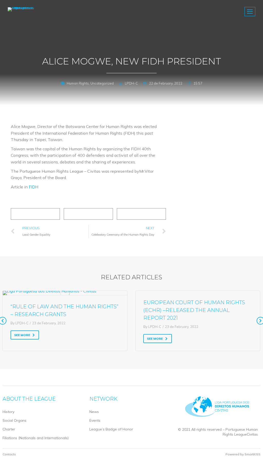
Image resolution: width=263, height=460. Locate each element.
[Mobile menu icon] (250, 11)
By (20, 323)
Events (94, 420)
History (8, 411)
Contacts (9, 454)
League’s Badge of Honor (111, 429)
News (94, 411)
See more (22, 335)
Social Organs (14, 420)
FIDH (33, 186)
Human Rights (78, 83)
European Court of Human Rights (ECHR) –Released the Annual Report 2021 (194, 310)
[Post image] (65, 293)
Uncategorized (102, 83)
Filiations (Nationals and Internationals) (36, 438)
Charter (9, 429)
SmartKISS (252, 454)
